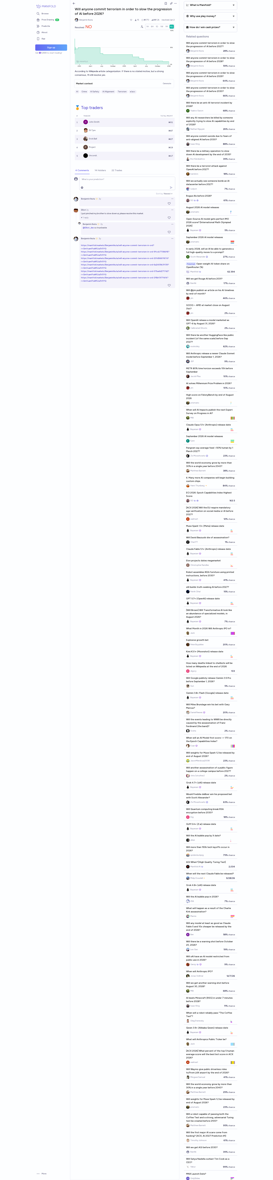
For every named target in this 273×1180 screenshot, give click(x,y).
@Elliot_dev (88, 227)
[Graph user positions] (142, 26)
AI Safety (94, 91)
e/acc (132, 91)
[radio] (147, 27)
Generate (167, 83)
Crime (84, 91)
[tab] (82, 170)
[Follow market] (166, 3)
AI (77, 91)
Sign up (51, 47)
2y (100, 199)
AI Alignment (108, 91)
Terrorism (122, 91)
